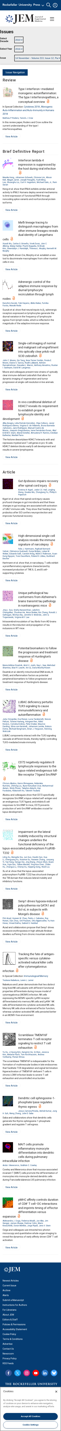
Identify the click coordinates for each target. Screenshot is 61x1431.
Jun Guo (27, 857)
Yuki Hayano (23, 303)
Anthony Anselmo (42, 365)
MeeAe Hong (8, 177)
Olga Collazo (42, 423)
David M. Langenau (21, 368)
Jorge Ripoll (32, 1226)
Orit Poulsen (25, 921)
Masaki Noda (15, 305)
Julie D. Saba (27, 1113)
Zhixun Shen (41, 862)
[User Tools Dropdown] (55, 5)
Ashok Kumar (45, 1111)
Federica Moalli (28, 1221)
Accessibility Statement (15, 1329)
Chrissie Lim (39, 177)
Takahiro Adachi (29, 788)
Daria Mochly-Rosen (41, 668)
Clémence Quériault (19, 551)
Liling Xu (6, 857)
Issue (3, 58)
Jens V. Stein (45, 1226)
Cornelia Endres (17, 724)
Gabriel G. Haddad (30, 923)
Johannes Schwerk (24, 177)
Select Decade (4, 40)
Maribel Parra (17, 435)
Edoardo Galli (15, 554)
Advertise (8, 1344)
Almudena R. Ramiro (40, 433)
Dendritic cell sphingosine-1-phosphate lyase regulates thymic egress (36, 1102)
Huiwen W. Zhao (19, 918)
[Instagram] (26, 1373)
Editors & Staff (10, 1319)
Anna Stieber (31, 612)
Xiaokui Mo (29, 492)
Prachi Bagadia (29, 246)
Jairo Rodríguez (20, 428)
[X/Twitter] (17, 1373)
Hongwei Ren (31, 721)
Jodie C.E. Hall (40, 490)
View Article (10, 137)
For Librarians (9, 1310)
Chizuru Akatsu (9, 783)
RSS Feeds (8, 1363)
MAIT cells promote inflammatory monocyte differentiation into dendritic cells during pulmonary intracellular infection (28, 1153)
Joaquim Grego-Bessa (19, 430)
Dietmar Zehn (30, 1223)
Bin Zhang (43, 612)
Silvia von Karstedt (19, 726)
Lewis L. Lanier (27, 980)
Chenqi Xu (22, 867)
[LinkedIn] (45, 1373)
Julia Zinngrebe (10, 719)
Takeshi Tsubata (32, 791)
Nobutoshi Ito (18, 791)
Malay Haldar (15, 246)
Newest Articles (11, 1280)
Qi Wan (37, 1052)
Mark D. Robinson (43, 554)
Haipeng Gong (34, 867)
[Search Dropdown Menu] (48, 5)
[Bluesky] (54, 1373)
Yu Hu (5, 1052)
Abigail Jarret (13, 180)
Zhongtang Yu (42, 492)
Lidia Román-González (25, 423)
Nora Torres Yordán (34, 360)
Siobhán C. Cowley (28, 1165)
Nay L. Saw (41, 665)
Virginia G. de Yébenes (30, 425)
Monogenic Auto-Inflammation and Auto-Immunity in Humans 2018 (28, 110)
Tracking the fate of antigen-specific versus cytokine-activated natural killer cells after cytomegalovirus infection (29, 962)
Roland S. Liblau (38, 556)
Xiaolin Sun (37, 857)
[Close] (56, 1391)
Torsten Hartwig (17, 721)
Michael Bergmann (17, 729)
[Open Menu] (24, 5)
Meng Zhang (15, 1113)
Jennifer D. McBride (32, 615)
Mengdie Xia (17, 857)
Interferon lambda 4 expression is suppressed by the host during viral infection (37, 164)
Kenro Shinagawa (25, 783)
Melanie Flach (13, 1054)
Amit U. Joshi (29, 665)
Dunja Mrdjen (35, 551)
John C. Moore (9, 360)
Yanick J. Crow (26, 118)
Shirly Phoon (15, 788)
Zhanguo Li (11, 867)
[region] (30, 1409)
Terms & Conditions (13, 1339)
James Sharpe (16, 1223)
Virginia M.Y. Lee (22, 617)
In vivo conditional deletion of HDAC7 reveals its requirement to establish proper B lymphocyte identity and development (30, 410)
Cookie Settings (31, 1425)
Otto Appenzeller (39, 921)
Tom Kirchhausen (29, 1054)
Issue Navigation (15, 72)
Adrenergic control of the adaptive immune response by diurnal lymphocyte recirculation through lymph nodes (30, 290)
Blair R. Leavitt (18, 668)
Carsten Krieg (28, 554)
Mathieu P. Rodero (11, 118)
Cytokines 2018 (32, 106)
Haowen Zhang (38, 859)
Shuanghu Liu (13, 182)
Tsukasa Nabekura (11, 980)
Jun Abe (40, 1221)
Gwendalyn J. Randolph (17, 248)
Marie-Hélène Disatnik (12, 665)
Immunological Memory (36, 976)
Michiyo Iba (18, 615)
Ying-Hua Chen (37, 864)
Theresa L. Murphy (37, 248)
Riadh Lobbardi (31, 363)
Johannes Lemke (36, 726)
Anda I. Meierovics (11, 1165)
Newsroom (8, 1353)
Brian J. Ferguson (35, 729)
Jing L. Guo (8, 610)
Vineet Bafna (15, 923)
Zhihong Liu (16, 786)
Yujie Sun (11, 864)
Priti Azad (7, 918)
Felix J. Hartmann (26, 549)
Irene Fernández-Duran (41, 430)
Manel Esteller (23, 433)
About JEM (8, 1314)
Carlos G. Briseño (20, 243)
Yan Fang (9, 862)
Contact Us (8, 1348)
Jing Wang (30, 862)
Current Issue (9, 1285)
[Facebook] (8, 1373)
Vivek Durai (35, 243)
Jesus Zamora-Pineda (28, 1111)
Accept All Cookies (30, 1416)
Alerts (6, 1295)
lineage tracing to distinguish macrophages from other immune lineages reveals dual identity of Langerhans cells (30, 231)
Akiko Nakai (35, 303)
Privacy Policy (10, 1358)
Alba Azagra (8, 423)
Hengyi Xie (19, 862)
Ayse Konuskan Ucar (32, 786)
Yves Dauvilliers (23, 556)
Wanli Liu (45, 867)
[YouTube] (36, 1373)
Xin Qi (28, 668)
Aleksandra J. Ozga (11, 1221)
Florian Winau (18, 1057)
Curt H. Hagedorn (28, 182)
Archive (6, 1290)
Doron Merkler (20, 1226)
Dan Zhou (14, 921)
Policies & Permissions (14, 1324)
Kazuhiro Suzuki (10, 303)
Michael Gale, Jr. (44, 182)
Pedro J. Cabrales (36, 918)
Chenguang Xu (12, 859)
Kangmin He (27, 1052)
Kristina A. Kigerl (25, 490)
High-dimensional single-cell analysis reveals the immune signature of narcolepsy (36, 540)
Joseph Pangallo (27, 180)
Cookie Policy (9, 1334)
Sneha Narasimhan (22, 610)
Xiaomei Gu (25, 859)
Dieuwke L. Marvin (25, 365)
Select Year (6, 49)
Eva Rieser (22, 719)
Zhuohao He (19, 612)
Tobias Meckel (23, 864)
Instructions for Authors (15, 1305)
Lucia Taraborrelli (36, 719)
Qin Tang (21, 360)
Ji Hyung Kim (15, 1052)
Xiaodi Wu (7, 243)
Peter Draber (31, 724)
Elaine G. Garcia (16, 363)
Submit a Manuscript (13, 1300)
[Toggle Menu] (52, 19)
